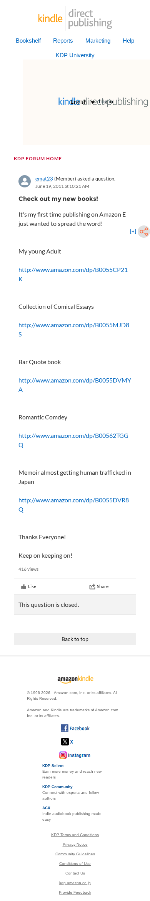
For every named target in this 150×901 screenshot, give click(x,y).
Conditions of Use (75, 863)
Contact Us (75, 873)
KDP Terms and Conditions (75, 835)
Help (128, 40)
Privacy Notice (75, 844)
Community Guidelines (75, 854)
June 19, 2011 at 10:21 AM (62, 186)
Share (102, 586)
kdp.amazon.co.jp (75, 883)
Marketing (97, 40)
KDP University (75, 55)
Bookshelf (28, 40)
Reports (63, 40)
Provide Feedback (75, 892)
